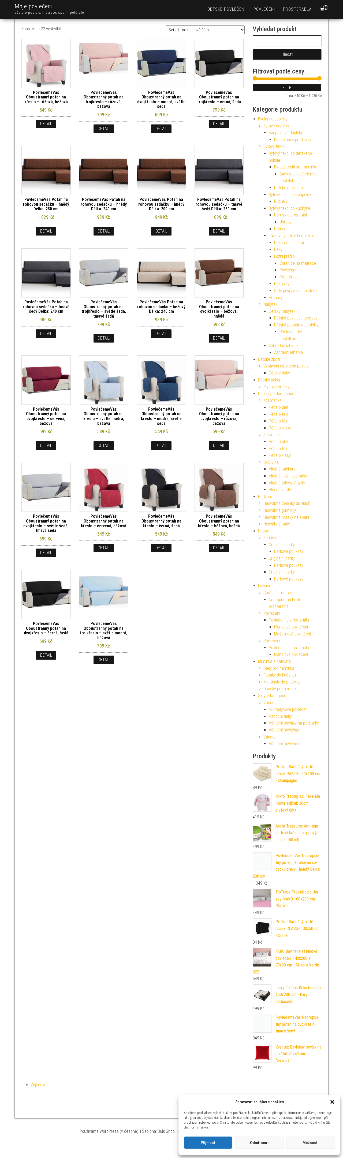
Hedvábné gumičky (279, 510)
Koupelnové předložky (292, 139)
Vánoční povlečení (284, 730)
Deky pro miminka (278, 668)
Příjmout (208, 1142)
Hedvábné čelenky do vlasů (286, 503)
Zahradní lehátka (288, 352)
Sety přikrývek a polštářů (295, 290)
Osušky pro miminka (281, 688)
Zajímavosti (41, 1084)
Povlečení (264, 9)
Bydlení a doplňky (273, 119)
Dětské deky (279, 373)
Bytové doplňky (276, 125)
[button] (332, 1102)
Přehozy (276, 297)
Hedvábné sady (276, 524)
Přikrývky (281, 283)
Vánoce (270, 702)
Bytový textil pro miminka (295, 167)
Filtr (287, 87)
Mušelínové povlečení (292, 634)
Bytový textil (273, 146)
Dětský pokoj (269, 380)
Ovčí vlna (271, 462)
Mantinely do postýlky (281, 682)
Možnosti (311, 1142)
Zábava (269, 537)
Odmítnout (259, 1142)
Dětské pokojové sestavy (295, 318)
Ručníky (281, 201)
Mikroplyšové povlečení (288, 709)
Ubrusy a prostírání (290, 215)
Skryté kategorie (272, 695)
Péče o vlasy (280, 428)
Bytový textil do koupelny (290, 194)
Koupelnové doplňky (286, 132)
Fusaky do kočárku (279, 675)
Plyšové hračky (276, 386)
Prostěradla (297, 9)
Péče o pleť (278, 407)
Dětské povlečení (226, 9)
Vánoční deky (280, 716)
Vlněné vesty (280, 489)
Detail (46, 123)
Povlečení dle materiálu (289, 620)
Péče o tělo (278, 414)
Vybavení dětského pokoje (285, 366)
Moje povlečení (34, 6)
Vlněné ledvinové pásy (288, 476)
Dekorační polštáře (290, 242)
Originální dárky (282, 544)
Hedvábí (265, 496)
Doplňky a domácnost (277, 393)
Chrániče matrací (278, 592)
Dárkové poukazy (288, 551)
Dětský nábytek (282, 311)
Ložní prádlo (284, 256)
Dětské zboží (269, 359)
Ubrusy (285, 222)
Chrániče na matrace (297, 263)
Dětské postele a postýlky (296, 325)
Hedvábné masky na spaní (286, 517)
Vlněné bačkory (282, 469)
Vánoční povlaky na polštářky (294, 723)
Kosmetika (272, 400)
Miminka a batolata (274, 661)
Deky (278, 249)
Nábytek (270, 304)
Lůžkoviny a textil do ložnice (292, 235)
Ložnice (264, 585)
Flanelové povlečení (291, 627)
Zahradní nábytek (284, 345)
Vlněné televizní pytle (287, 483)
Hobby (263, 531)
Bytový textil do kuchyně (289, 208)
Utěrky (279, 228)
